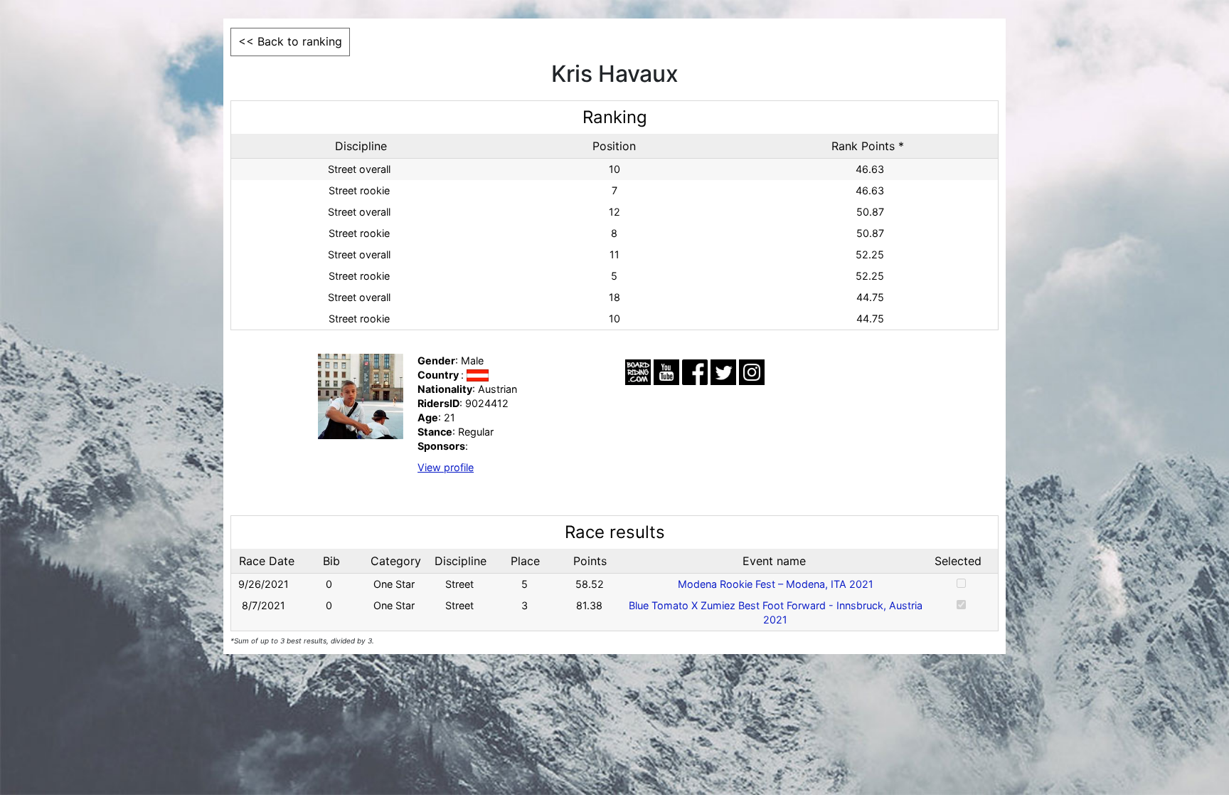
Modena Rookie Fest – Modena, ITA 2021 (775, 584)
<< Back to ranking (290, 41)
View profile (445, 467)
